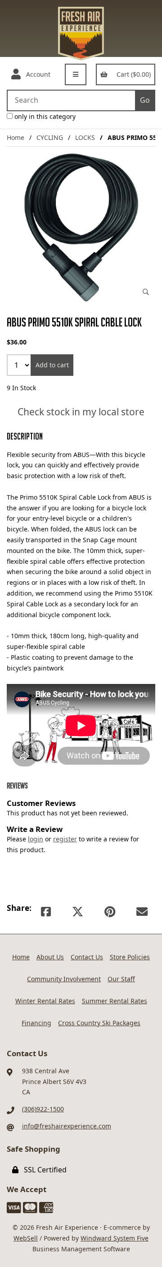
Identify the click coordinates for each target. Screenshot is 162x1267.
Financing (36, 1023)
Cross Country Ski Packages (99, 1023)
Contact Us (87, 957)
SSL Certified (43, 1170)
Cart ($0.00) (132, 74)
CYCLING (49, 137)
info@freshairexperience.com (66, 1126)
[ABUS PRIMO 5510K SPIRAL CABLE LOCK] (81, 227)
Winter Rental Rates (45, 1001)
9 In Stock (21, 387)
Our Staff (121, 979)
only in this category (44, 116)
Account (36, 74)
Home (15, 137)
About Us (50, 957)
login (35, 839)
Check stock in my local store (81, 412)
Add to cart (52, 365)
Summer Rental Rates (114, 1001)
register (65, 839)
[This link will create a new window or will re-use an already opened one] (46, 911)
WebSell (26, 1238)
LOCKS (85, 137)
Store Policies (130, 957)
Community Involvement (64, 979)
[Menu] (75, 74)
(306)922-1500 (43, 1109)
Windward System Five (114, 1238)
